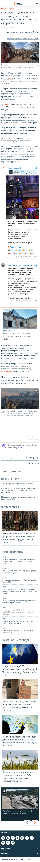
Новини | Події (7, 9)
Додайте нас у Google (9, 859)
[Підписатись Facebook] (3, 838)
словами (7, 104)
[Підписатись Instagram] (22, 838)
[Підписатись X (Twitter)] (13, 838)
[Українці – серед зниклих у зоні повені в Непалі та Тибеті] (20, 799)
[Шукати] (36, 859)
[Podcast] (8, 843)
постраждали (6, 371)
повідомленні (8, 78)
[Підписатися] (13, 843)
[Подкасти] (29, 859)
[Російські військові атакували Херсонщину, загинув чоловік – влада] (20, 319)
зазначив (22, 162)
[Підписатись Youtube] (17, 838)
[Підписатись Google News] (8, 838)
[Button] (12, 32)
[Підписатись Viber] (27, 838)
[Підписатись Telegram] (32, 838)
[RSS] (3, 843)
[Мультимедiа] (22, 859)
